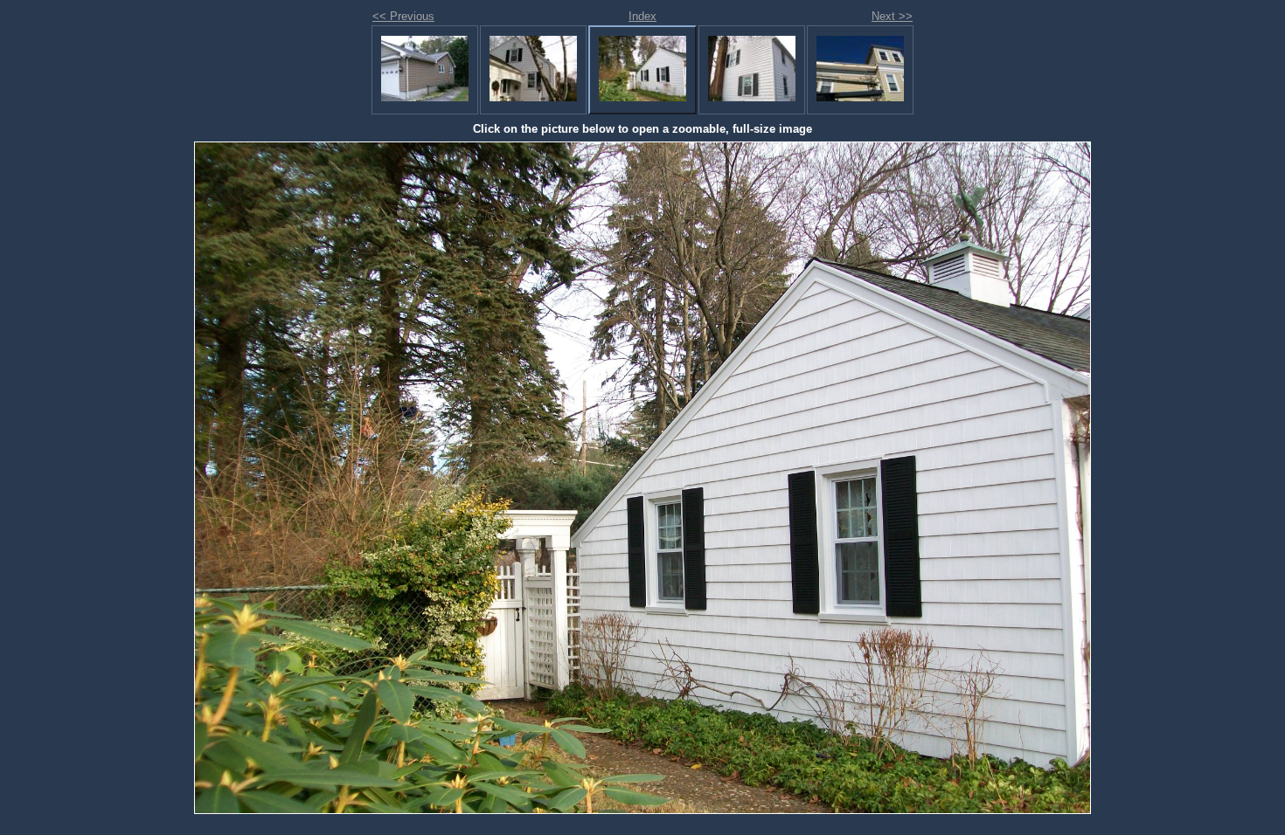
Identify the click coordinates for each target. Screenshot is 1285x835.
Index (642, 16)
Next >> (892, 16)
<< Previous (403, 16)
